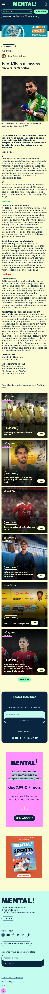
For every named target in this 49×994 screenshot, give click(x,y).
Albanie (10, 385)
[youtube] (16, 738)
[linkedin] (28, 738)
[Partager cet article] (3, 990)
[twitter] (24, 738)
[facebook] (20, 738)
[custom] (32, 738)
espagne (26, 385)
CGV (3, 985)
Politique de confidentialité (12, 978)
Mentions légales (8, 982)
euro (34, 385)
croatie (18, 385)
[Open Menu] (4, 4)
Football (8, 46)
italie (4, 387)
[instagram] (12, 738)
